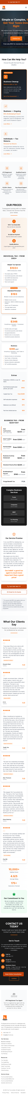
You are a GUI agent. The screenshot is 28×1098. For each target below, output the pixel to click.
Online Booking (4, 1070)
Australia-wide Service (6, 1082)
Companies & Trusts (6, 1047)
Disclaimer (23, 1092)
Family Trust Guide (5, 1066)
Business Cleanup (5, 1041)
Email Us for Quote (15, 592)
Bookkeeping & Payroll (6, 1051)
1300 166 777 (9, 956)
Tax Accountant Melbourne (7, 1078)
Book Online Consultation (13, 974)
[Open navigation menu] (26, 7)
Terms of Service (15, 1092)
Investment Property (6, 1049)
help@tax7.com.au (11, 961)
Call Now (14, 978)
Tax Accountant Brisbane (7, 1080)
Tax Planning (4, 1053)
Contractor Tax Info (5, 1068)
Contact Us (16, 38)
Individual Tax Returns (6, 1043)
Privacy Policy (5, 1092)
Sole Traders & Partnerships (7, 1045)
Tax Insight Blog (5, 1062)
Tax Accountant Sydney (6, 1076)
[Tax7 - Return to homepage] (4, 7)
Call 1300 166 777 (15, 2)
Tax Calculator (4, 1060)
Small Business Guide (6, 1064)
